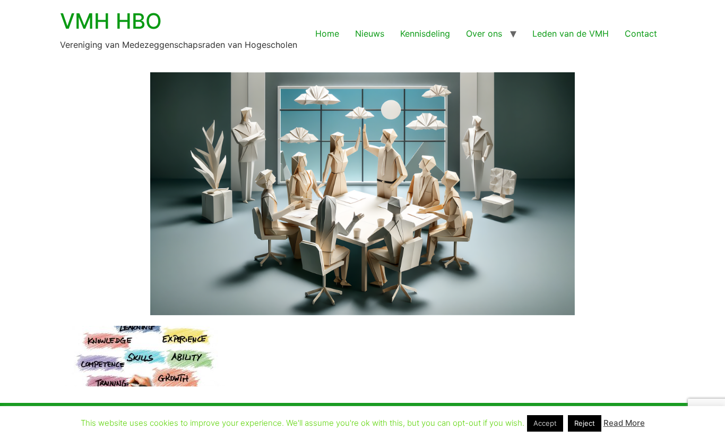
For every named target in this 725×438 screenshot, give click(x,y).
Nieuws (369, 33)
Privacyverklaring (311, 420)
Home (327, 33)
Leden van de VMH (570, 33)
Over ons (484, 33)
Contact (641, 33)
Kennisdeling (425, 33)
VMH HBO (111, 21)
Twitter (435, 420)
